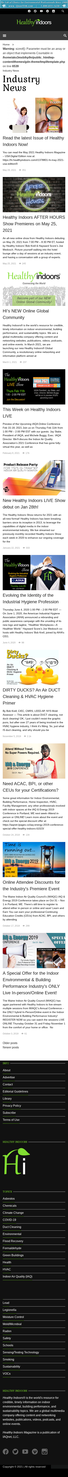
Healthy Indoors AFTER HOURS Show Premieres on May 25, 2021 (34, 224)
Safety (7, 1338)
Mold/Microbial (12, 1324)
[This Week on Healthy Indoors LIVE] (34, 386)
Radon (7, 1331)
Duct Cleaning (12, 1226)
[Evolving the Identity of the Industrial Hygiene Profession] (34, 572)
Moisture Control (13, 1317)
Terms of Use (11, 1119)
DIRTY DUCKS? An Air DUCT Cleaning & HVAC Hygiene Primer (31, 696)
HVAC (7, 1269)
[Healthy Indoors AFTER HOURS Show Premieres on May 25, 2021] (34, 194)
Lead (6, 1302)
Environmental (12, 1234)
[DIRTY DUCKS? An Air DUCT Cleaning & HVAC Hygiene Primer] (34, 667)
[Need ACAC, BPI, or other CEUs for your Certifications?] (34, 760)
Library (7, 1098)
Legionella (9, 1309)
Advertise (9, 1077)
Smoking (8, 1359)
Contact (8, 1084)
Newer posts (11, 1047)
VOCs (7, 1373)
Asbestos (9, 1198)
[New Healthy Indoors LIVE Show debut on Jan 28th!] (34, 477)
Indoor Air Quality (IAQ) (17, 1276)
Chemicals (10, 1205)
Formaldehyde (12, 1248)
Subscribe (9, 1112)
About (6, 1070)
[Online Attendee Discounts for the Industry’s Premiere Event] (34, 859)
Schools (8, 1345)
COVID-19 (9, 1219)
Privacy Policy (12, 1105)
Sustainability (11, 1366)
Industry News (11, 70)
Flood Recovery (13, 1241)
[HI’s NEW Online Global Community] (34, 288)
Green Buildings (13, 1255)
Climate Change (13, 1212)
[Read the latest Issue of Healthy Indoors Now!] (34, 115)
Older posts (10, 1043)
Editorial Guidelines (15, 1091)
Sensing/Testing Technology (21, 1352)
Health (7, 1262)
